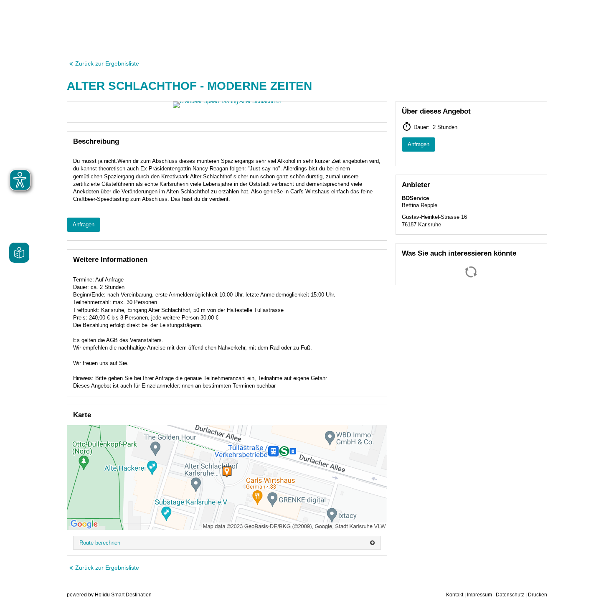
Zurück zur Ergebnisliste (107, 63)
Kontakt (454, 595)
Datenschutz (510, 595)
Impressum (479, 595)
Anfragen (83, 224)
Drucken (537, 595)
